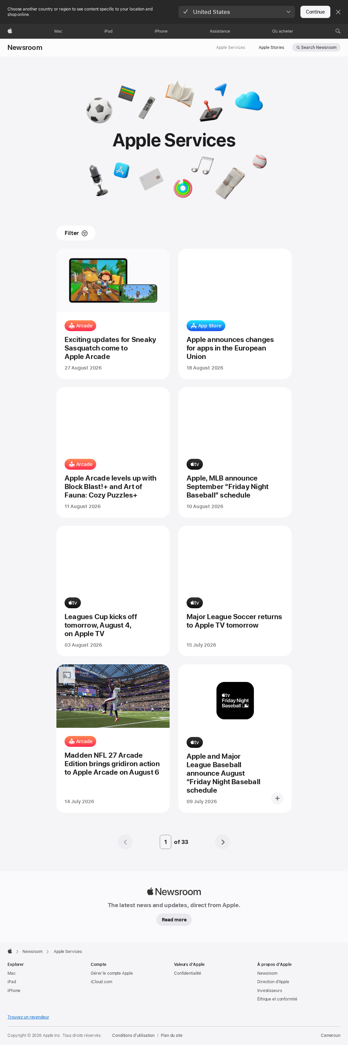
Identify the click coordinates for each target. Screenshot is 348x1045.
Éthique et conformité (277, 999)
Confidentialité (187, 973)
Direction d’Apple (273, 981)
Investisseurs (269, 990)
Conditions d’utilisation (133, 1035)
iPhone (13, 990)
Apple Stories (271, 47)
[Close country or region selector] (338, 12)
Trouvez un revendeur (28, 1017)
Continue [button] (315, 12)
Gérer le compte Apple (112, 973)
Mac (11, 973)
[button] (236, 12)
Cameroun (331, 1035)
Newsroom (24, 47)
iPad (11, 981)
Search (318, 47)
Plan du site (171, 1035)
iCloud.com (101, 981)
